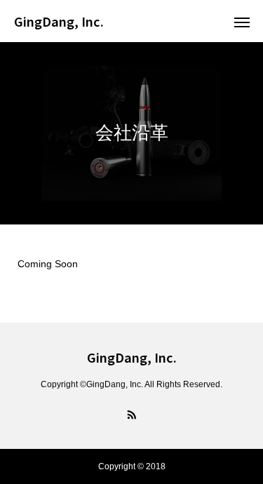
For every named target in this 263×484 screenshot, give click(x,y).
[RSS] (132, 414)
